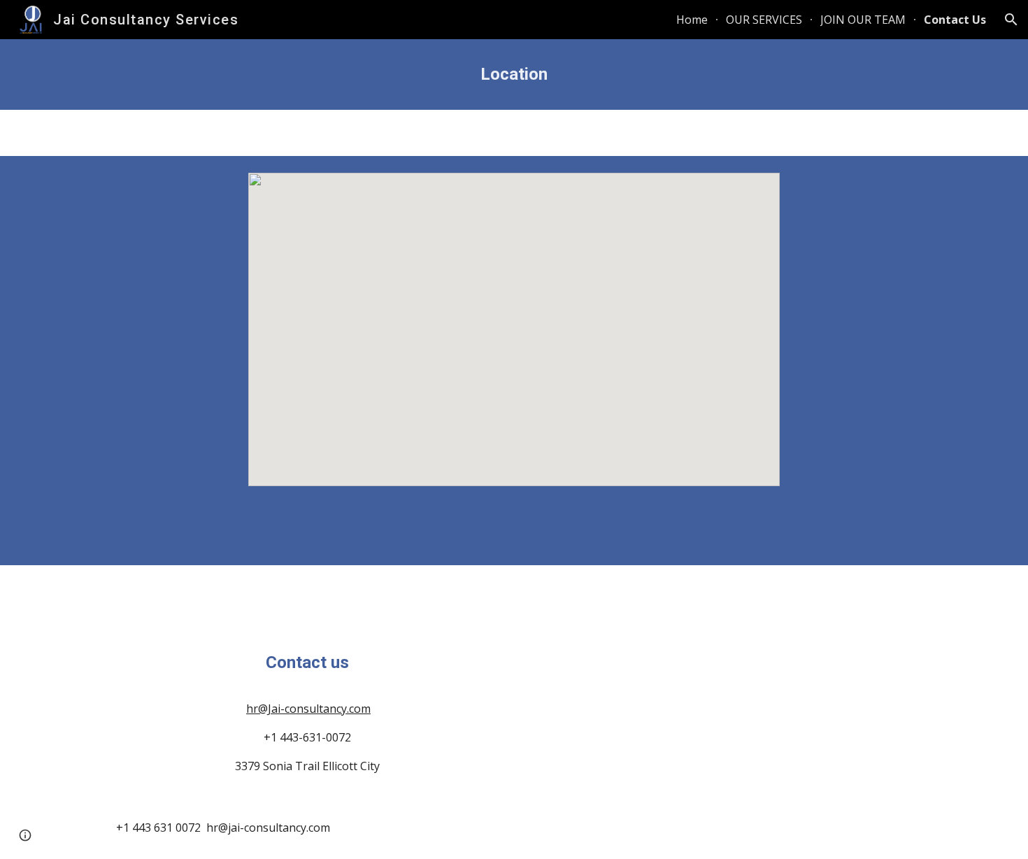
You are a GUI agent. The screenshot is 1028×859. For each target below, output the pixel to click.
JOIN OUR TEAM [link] (863, 19)
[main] (514, 74)
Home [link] (692, 19)
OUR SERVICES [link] (764, 19)
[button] (1011, 19)
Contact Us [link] (955, 19)
